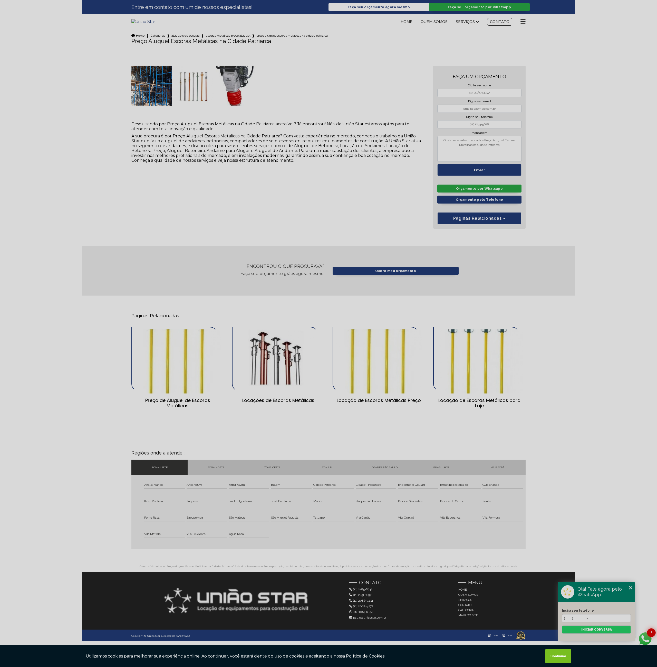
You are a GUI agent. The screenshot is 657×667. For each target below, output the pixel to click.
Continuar (558, 656)
